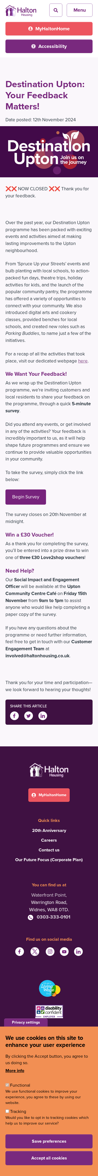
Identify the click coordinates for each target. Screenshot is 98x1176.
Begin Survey (25, 497)
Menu (80, 10)
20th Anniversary (49, 830)
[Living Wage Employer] (49, 988)
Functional (20, 1085)
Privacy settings (26, 1022)
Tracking (18, 1111)
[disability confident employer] (49, 1012)
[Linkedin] (42, 715)
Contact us (49, 850)
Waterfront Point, (49, 895)
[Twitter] (28, 715)
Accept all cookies (49, 1158)
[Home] (20, 9)
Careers (49, 840)
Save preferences (49, 1141)
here (83, 361)
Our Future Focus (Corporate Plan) (49, 860)
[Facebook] (14, 715)
